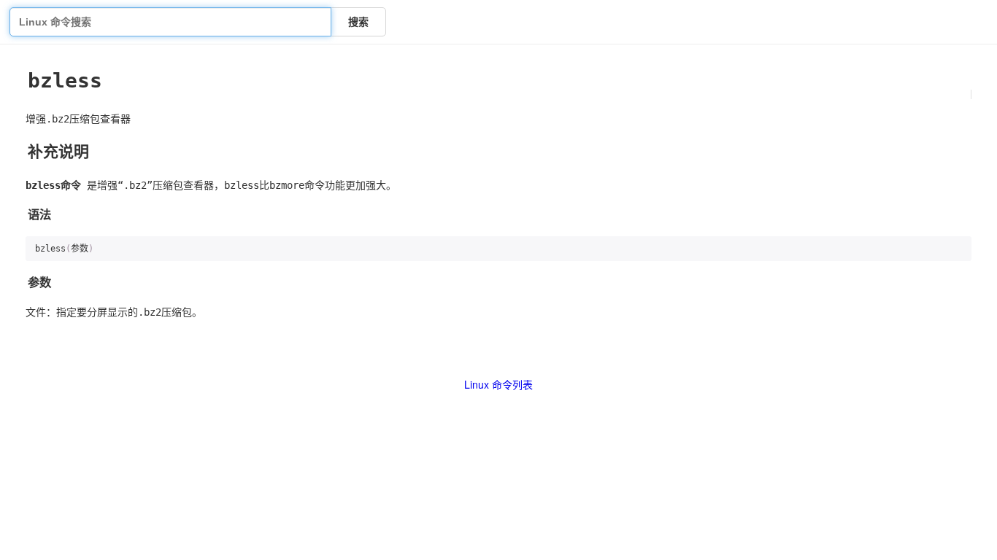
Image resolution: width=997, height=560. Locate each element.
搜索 (358, 22)
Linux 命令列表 (498, 384)
